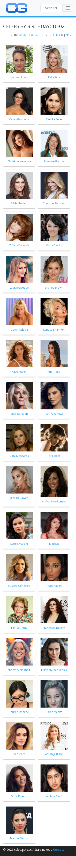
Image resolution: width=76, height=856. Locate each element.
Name (69, 35)
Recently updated (31, 35)
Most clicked (54, 35)
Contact (58, 850)
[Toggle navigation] (68, 8)
